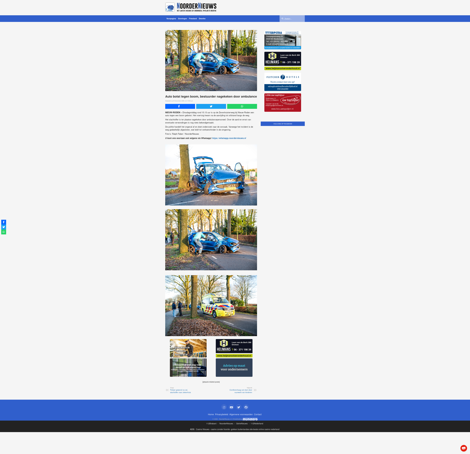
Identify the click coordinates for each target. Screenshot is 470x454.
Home (211, 377)
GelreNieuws (242, 386)
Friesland (193, 18)
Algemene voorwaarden (241, 377)
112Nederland (257, 386)
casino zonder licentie (220, 392)
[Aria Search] (282, 18)
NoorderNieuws (226, 386)
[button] (463, 448)
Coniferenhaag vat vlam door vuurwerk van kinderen (241, 353)
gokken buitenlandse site (242, 392)
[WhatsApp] (242, 106)
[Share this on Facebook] (180, 106)
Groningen (182, 18)
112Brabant (211, 386)
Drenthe (202, 18)
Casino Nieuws (202, 392)
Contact (258, 377)
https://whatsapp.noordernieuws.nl (229, 138)
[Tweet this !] (211, 106)
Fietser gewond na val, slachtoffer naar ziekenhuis (180, 353)
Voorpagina (171, 18)
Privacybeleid (221, 377)
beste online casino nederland (266, 392)
